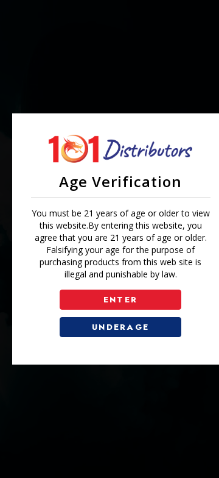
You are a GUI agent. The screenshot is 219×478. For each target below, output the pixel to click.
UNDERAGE (121, 327)
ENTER (120, 299)
